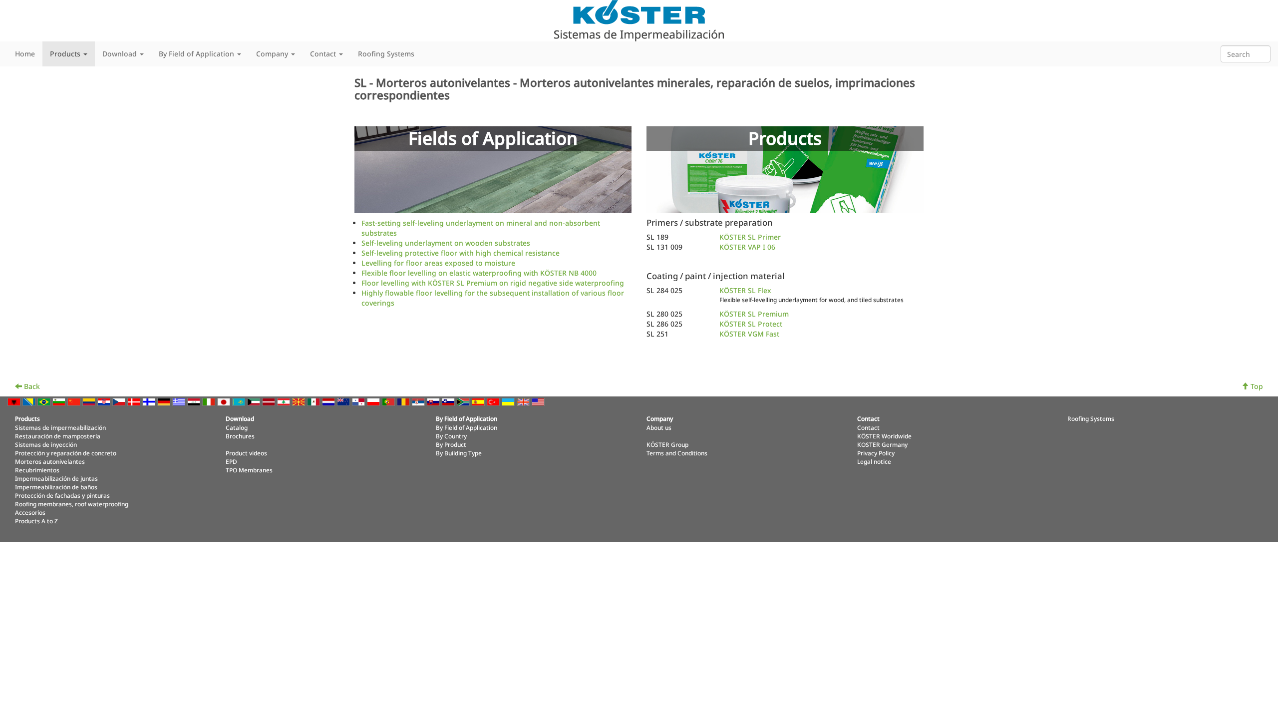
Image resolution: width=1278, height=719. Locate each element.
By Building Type (459, 453)
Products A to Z (36, 521)
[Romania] (404, 401)
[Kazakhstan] (239, 401)
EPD (231, 461)
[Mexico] (314, 401)
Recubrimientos (37, 470)
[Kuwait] (254, 401)
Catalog (237, 427)
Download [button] (120, 53)
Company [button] (273, 53)
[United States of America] (539, 401)
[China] (74, 401)
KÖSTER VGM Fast (749, 334)
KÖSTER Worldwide (884, 436)
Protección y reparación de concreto (65, 453)
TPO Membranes (249, 470)
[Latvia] (269, 401)
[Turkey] (494, 401)
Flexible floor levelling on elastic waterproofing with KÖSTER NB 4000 (479, 273)
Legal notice (874, 461)
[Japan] (224, 401)
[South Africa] (464, 401)
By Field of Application (466, 427)
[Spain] (479, 401)
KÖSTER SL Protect (750, 324)
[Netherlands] (329, 401)
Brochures (240, 436)
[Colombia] (89, 401)
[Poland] (374, 401)
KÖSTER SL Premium (754, 314)
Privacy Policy (876, 453)
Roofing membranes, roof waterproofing (71, 504)
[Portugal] (389, 401)
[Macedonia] (299, 401)
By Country (451, 436)
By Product (451, 444)
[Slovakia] (434, 401)
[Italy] (209, 401)
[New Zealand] (344, 401)
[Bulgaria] (59, 401)
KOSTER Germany (882, 444)
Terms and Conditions (676, 453)
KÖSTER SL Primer (750, 237)
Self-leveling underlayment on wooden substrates (445, 243)
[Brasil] (44, 401)
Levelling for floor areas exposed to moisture (438, 263)
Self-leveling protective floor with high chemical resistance (460, 253)
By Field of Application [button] (197, 53)
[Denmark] (134, 401)
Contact (868, 427)
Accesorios (30, 512)
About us (658, 427)
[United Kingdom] (524, 401)
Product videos (246, 453)
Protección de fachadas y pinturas (62, 495)
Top (1256, 386)
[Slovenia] (449, 401)
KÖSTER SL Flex (745, 290)
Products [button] (66, 53)
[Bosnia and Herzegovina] (29, 401)
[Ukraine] (509, 401)
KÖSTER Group (667, 444)
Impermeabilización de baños (56, 487)
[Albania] (14, 401)
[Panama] (359, 401)
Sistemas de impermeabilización (60, 427)
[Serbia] (419, 401)
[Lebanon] (284, 401)
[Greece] (179, 401)
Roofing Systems (386, 53)
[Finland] (149, 401)
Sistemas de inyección (46, 444)
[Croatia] (104, 401)
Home (25, 53)
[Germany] (164, 401)
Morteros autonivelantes (50, 461)
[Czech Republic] (119, 401)
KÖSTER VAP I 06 (747, 247)
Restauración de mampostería (57, 436)
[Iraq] (194, 401)
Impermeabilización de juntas (56, 478)
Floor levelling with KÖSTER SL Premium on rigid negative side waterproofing (492, 283)
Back (31, 386)
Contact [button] (324, 53)
